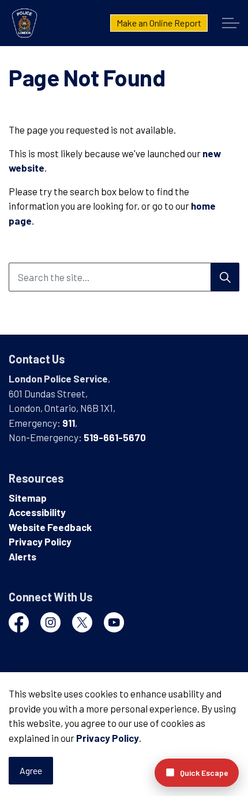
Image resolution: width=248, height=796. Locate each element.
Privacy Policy (107, 738)
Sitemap (28, 497)
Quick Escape (204, 773)
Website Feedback (50, 527)
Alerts (22, 556)
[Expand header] (230, 23)
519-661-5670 (115, 437)
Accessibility (37, 512)
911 (68, 423)
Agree (31, 770)
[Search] (225, 277)
